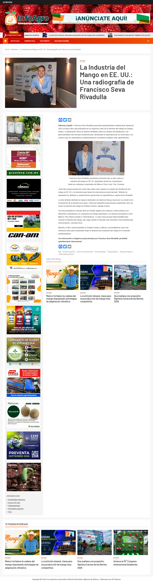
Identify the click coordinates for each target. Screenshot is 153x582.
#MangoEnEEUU (113, 252)
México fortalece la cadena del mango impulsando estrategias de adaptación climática (61, 298)
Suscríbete (45, 41)
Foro (10, 512)
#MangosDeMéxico (126, 252)
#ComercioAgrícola (69, 252)
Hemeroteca (29, 41)
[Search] (148, 41)
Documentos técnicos (16, 500)
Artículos (15, 41)
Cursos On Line (14, 503)
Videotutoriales (14, 506)
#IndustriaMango (100, 252)
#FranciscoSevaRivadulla (85, 252)
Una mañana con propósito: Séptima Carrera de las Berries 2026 (118, 35)
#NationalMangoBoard (66, 254)
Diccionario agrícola (15, 509)
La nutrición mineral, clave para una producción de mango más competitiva (56, 35)
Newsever (105, 579)
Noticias (82, 60)
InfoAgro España (62, 41)
